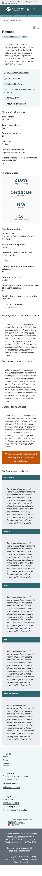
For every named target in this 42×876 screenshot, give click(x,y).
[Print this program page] (34, 27)
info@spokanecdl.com (16, 104)
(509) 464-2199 (13, 98)
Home (5, 757)
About (5, 760)
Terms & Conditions (11, 803)
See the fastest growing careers (16, 776)
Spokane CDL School (13, 20)
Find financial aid (10, 780)
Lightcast (25, 848)
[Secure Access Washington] (28, 9)
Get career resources (11, 787)
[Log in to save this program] (38, 27)
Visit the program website (18, 72)
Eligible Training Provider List (15, 810)
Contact (6, 764)
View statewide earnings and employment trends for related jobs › (21, 458)
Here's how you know (8, 3)
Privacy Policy (9, 799)
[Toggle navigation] (34, 9)
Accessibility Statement (12, 807)
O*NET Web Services (16, 837)
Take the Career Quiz (11, 783)
